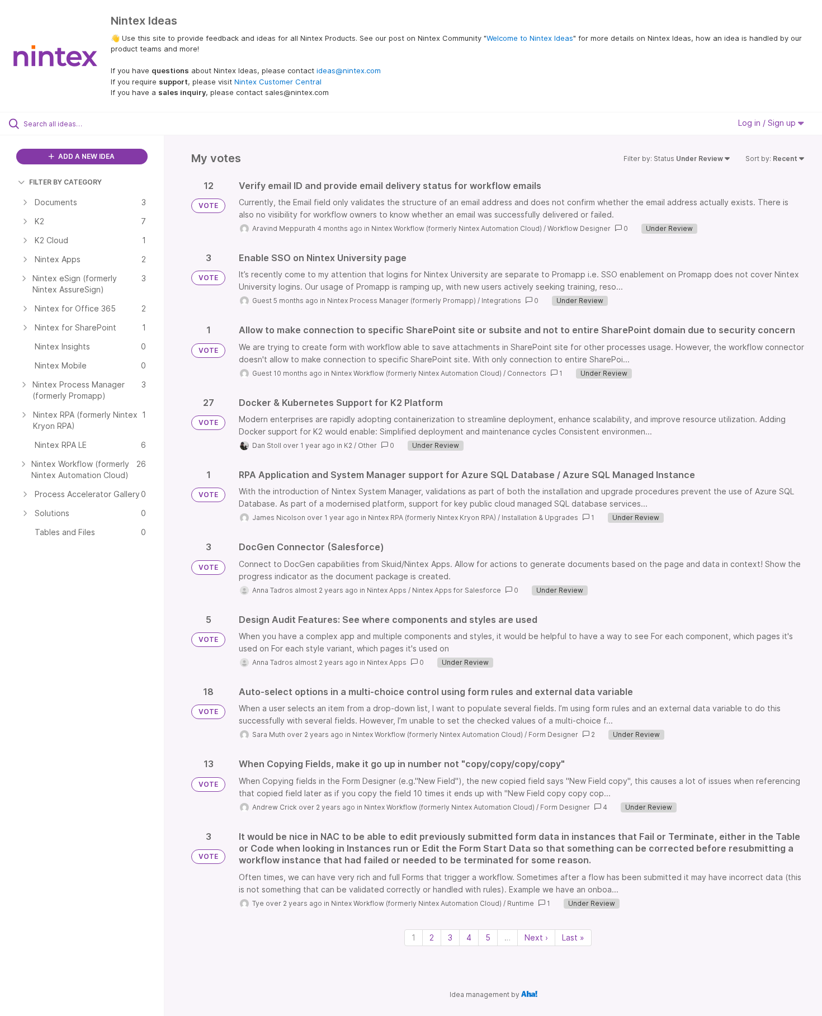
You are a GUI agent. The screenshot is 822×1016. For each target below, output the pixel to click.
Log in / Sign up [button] (768, 122)
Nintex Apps (387, 590)
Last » (573, 937)
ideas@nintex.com (348, 70)
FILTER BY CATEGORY (65, 182)
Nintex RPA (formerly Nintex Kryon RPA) (432, 517)
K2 (348, 445)
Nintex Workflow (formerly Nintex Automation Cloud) (456, 228)
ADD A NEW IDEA (85, 156)
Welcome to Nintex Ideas (529, 38)
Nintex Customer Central (278, 81)
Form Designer (553, 734)
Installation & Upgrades (540, 517)
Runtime (520, 903)
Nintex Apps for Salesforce (456, 590)
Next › (536, 937)
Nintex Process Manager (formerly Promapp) (401, 300)
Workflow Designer (579, 228)
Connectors (526, 373)
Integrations (501, 300)
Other (367, 445)
